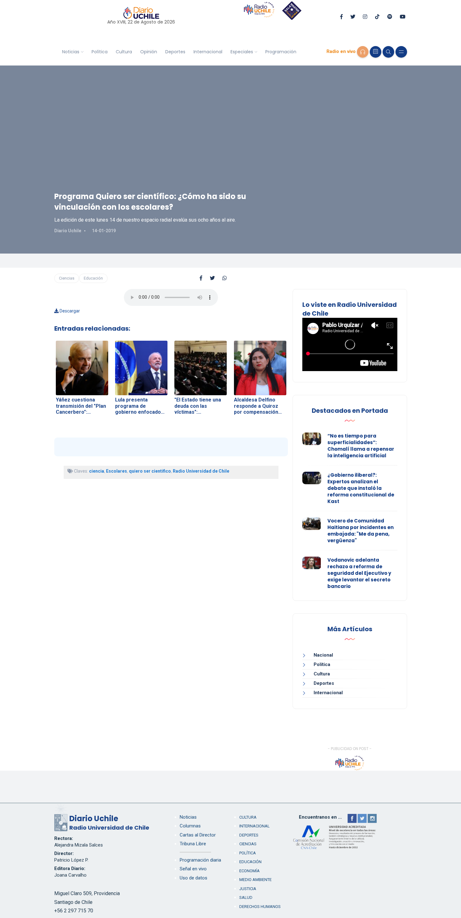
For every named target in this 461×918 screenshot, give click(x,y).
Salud (245, 897)
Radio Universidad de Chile (201, 471)
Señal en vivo (193, 869)
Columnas (190, 826)
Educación (93, 278)
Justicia (247, 888)
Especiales (241, 52)
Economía (249, 870)
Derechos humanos (260, 906)
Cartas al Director (198, 835)
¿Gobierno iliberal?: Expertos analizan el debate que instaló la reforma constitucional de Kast (360, 488)
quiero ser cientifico (150, 471)
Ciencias (66, 278)
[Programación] (375, 52)
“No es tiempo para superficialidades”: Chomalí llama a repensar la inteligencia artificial (360, 446)
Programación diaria (200, 860)
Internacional (207, 52)
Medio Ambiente (255, 879)
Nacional (323, 655)
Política (100, 52)
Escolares (116, 471)
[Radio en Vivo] (362, 52)
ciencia (96, 471)
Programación (280, 52)
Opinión (148, 52)
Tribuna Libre (193, 844)
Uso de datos (193, 878)
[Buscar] (388, 52)
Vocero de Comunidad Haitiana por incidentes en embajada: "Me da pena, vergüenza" (360, 530)
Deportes (175, 52)
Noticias (70, 52)
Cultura (124, 52)
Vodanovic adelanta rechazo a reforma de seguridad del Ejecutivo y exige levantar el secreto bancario (359, 573)
